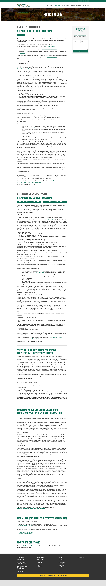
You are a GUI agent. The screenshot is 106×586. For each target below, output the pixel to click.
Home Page (61, 566)
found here (22, 53)
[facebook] (79, 1)
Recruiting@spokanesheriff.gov (25, 525)
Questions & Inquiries (22, 571)
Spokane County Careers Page (24, 68)
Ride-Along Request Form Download (25, 532)
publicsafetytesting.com (51, 57)
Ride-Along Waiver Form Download (24, 533)
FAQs (60, 561)
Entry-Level (40, 562)
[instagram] (83, 1)
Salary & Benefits (62, 562)
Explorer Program (62, 565)
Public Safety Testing (50, 46)
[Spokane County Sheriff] (23, 3)
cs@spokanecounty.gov (21, 563)
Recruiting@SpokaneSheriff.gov (80, 35)
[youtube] (86, 1)
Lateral (39, 565)
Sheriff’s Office (61, 563)
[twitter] (81, 1)
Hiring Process (61, 559)
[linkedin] (88, 1)
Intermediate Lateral (42, 563)
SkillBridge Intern (41, 566)
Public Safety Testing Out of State (49, 49)
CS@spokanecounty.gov (39, 272)
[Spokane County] (81, 557)
